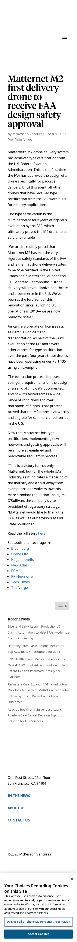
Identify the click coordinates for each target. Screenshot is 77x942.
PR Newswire (22, 576)
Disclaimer (30, 860)
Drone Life (19, 554)
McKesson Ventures (28, 133)
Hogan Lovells (22, 559)
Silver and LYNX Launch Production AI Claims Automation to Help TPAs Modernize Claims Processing (38, 632)
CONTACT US (19, 820)
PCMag (16, 570)
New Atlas (19, 565)
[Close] (72, 879)
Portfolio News (20, 139)
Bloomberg (20, 548)
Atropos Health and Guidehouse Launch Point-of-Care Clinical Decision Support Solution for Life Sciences (35, 715)
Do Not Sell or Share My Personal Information (38, 921)
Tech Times (20, 582)
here (42, 533)
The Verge (19, 587)
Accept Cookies (38, 934)
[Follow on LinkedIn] (11, 839)
